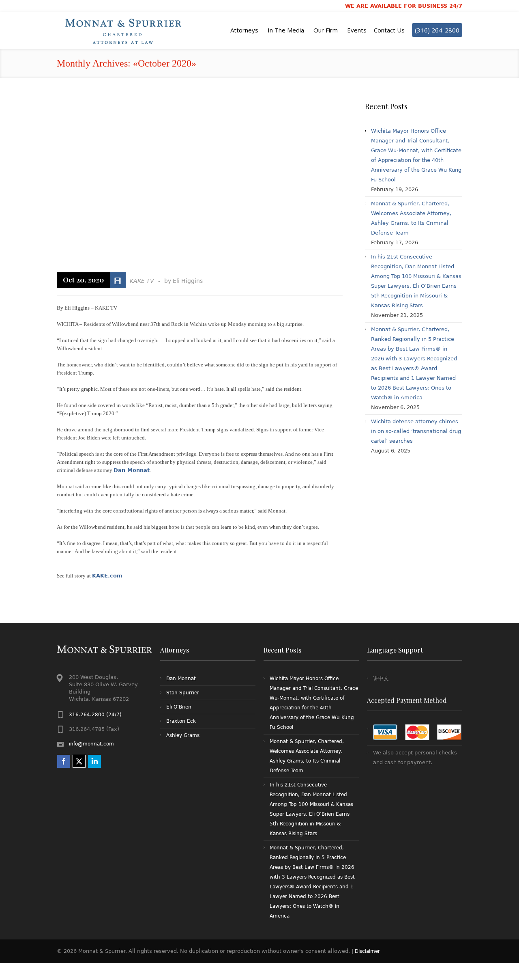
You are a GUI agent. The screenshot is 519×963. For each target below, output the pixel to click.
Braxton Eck (181, 721)
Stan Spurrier (182, 693)
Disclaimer (367, 951)
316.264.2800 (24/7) (95, 714)
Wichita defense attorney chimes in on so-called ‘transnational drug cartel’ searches (416, 431)
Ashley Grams (182, 735)
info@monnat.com (91, 744)
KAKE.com (107, 576)
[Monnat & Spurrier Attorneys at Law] (126, 30)
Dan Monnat (132, 470)
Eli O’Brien (178, 707)
